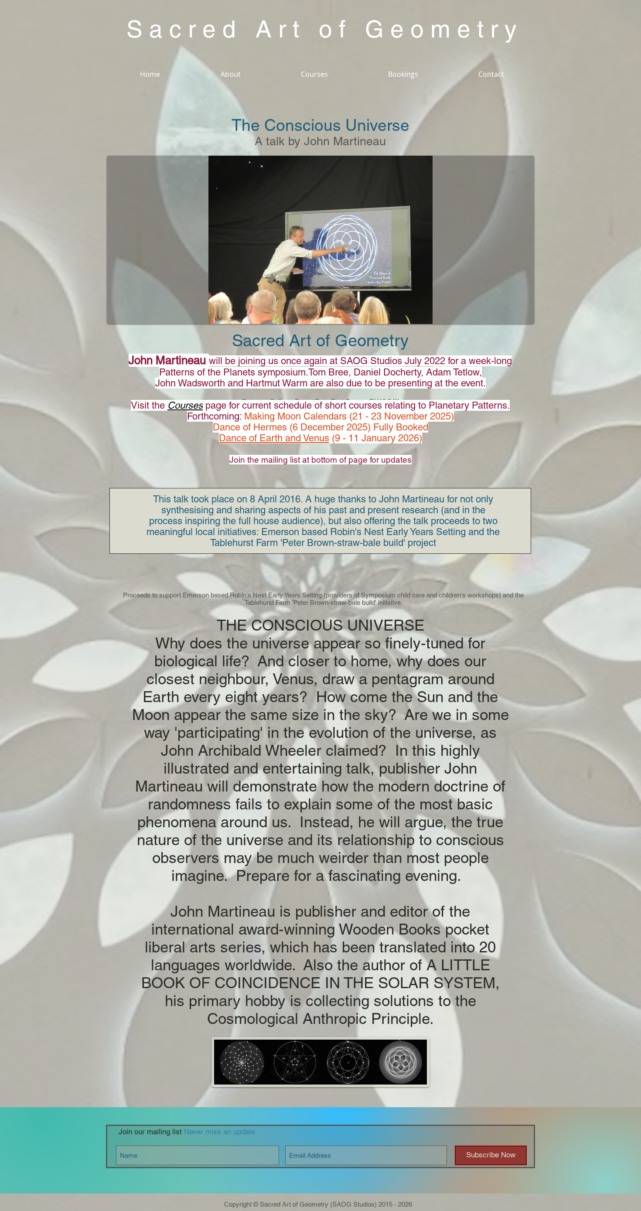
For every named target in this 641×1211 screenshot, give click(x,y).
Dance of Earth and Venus (274, 438)
